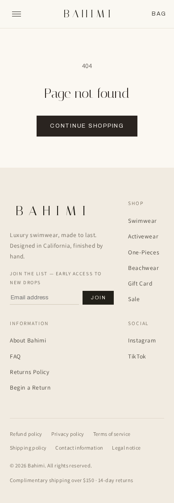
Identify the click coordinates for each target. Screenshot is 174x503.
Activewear (143, 236)
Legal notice (126, 447)
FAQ (15, 356)
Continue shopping (87, 126)
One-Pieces (143, 252)
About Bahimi (28, 340)
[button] (159, 14)
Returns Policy (29, 372)
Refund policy (26, 434)
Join (98, 297)
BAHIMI (88, 14)
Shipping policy (28, 447)
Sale (134, 299)
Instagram (142, 340)
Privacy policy (67, 434)
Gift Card (140, 283)
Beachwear (143, 268)
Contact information (79, 447)
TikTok (137, 356)
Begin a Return (30, 387)
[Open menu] (16, 14)
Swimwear (142, 221)
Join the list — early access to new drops (56, 278)
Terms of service (112, 434)
